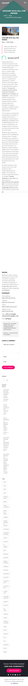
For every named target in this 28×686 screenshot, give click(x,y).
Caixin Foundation (6, 506)
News (3, 42)
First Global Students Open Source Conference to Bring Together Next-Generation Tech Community (10, 326)
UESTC (5, 630)
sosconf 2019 (6, 316)
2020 (5, 489)
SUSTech (6, 614)
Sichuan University (6, 562)
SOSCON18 (6, 573)
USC (17, 316)
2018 (5, 482)
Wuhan (5, 651)
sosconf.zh (6, 577)
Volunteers (6, 644)
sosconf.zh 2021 (6, 587)
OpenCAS (6, 554)
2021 (5, 493)
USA (5, 637)
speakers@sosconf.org (8, 187)
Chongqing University (6, 533)
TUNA (5, 626)
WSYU (5, 648)
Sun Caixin (5, 609)
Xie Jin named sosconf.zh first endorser (6, 408)
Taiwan (5, 617)
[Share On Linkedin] (8, 318)
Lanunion (6, 541)
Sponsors (6, 605)
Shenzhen (6, 557)
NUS (5, 550)
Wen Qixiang (10, 42)
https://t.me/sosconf (7, 311)
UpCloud (6, 633)
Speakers (12, 316)
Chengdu (6, 517)
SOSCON (6, 570)
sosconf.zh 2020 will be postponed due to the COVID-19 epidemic (6, 442)
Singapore (6, 566)
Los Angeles (12, 314)
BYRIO (5, 501)
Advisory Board (6, 497)
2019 (7, 314)
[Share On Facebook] (7, 318)
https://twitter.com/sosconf (9, 306)
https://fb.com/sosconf (8, 302)
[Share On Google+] (10, 318)
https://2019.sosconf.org (8, 298)
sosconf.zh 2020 (6, 581)
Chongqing (6, 529)
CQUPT (5, 537)
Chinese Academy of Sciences (6, 523)
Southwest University (6, 597)
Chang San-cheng (5, 512)
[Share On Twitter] (6, 318)
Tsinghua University (6, 622)
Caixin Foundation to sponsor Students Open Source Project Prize (6, 424)
